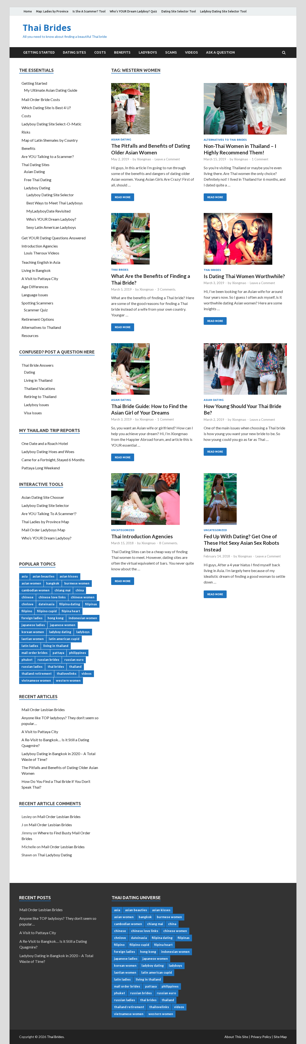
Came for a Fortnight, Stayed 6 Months (53, 459)
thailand (75, 666)
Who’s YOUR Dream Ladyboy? (51, 219)
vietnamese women (36, 680)
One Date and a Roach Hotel (45, 443)
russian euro (73, 660)
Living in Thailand (38, 380)
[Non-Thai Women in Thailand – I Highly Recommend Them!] (245, 110)
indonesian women (83, 618)
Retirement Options (38, 319)
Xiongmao (144, 159)
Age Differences (35, 286)
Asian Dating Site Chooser (43, 497)
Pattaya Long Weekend (41, 468)
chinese (27, 597)
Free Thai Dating (37, 179)
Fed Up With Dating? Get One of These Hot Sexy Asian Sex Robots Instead (241, 542)
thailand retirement (37, 673)
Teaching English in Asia (41, 262)
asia (24, 576)
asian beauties (44, 576)
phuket (27, 660)
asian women (31, 583)
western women (68, 680)
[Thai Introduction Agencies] (152, 500)
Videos (191, 52)
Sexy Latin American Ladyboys (51, 227)
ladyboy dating (60, 632)
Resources (30, 335)
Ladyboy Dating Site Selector (50, 194)
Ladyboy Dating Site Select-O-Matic (52, 124)
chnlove (27, 604)
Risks (26, 132)
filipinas (91, 604)
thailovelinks (66, 673)
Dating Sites (74, 52)
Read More (123, 197)
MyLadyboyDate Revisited (48, 211)
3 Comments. (166, 289)
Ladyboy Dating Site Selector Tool (223, 11)
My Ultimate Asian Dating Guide (50, 90)
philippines (77, 653)
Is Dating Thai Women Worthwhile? (244, 276)
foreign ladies (32, 618)
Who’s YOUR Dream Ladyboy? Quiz (133, 11)
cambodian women (35, 590)
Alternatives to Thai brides (225, 139)
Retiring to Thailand (40, 396)
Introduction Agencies (40, 246)
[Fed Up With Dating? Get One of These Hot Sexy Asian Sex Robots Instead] (245, 501)
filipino (27, 611)
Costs (100, 52)
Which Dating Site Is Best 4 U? (46, 107)
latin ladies (30, 646)
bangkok (52, 583)
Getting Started (39, 52)
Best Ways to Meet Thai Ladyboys (54, 203)
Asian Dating (121, 139)
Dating (29, 372)
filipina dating (69, 604)
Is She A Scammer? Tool (89, 11)
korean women (33, 632)
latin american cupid (64, 639)
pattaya (58, 653)
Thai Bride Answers (38, 365)
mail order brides (35, 653)
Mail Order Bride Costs (41, 99)
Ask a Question (220, 52)
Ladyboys (148, 52)
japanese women (62, 625)
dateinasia (46, 604)
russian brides (48, 660)
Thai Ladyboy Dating (55, 855)
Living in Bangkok (36, 270)
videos (87, 673)
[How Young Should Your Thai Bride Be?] (245, 371)
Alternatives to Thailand (41, 327)
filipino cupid (47, 611)
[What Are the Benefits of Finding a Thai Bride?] (152, 240)
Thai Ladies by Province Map (45, 521)
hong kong (56, 618)
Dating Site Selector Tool (178, 11)
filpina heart (71, 611)
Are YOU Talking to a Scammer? (48, 156)
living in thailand (55, 646)
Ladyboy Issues (36, 404)
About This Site (236, 1037)
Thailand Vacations (39, 388)
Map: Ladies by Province (52, 11)
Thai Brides (47, 28)
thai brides (56, 666)
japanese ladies (33, 625)
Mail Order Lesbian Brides (43, 709)
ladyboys (83, 632)
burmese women (76, 583)
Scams (171, 52)
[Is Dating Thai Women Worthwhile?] (245, 240)
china (80, 590)
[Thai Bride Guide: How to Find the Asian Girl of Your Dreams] (152, 371)
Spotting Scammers (37, 303)
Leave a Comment (167, 159)
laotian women (33, 639)
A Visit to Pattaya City (40, 278)
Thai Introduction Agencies (142, 536)
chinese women (82, 597)
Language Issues (35, 294)
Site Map (280, 1037)
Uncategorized (122, 530)
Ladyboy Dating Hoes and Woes (48, 451)
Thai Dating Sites (35, 164)
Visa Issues (33, 412)
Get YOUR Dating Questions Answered (54, 238)
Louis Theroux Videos (41, 253)
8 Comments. (168, 543)
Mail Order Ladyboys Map (43, 530)
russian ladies (32, 666)
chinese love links (52, 597)
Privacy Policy (261, 1037)
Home (28, 11)
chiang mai (63, 590)
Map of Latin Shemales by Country (50, 140)
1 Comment (260, 159)
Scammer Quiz (36, 310)
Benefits (122, 52)
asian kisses (69, 576)
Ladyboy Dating (37, 187)
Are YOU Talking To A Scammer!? (49, 513)
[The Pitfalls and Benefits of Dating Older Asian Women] (152, 110)
